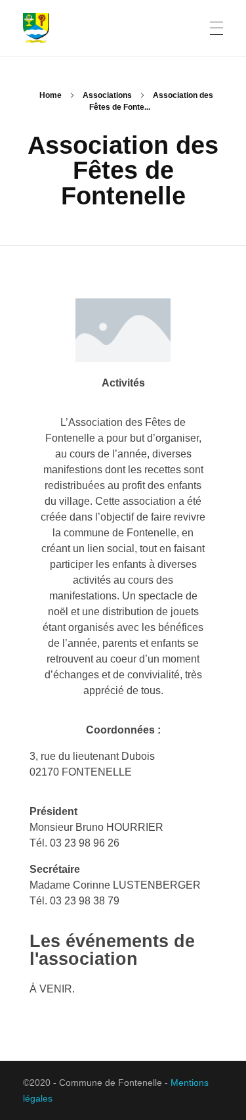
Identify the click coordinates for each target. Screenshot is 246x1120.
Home (50, 95)
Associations (107, 95)
